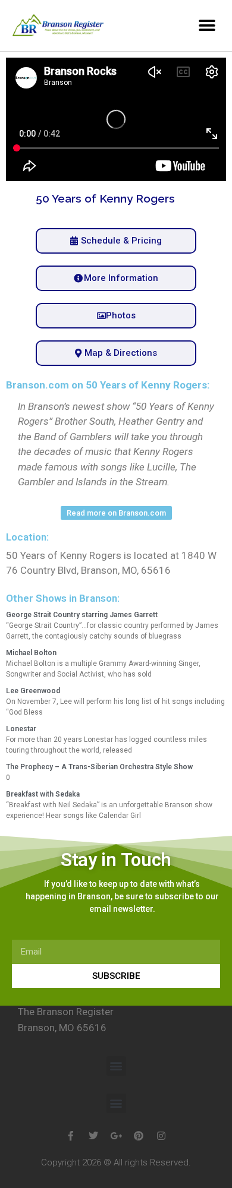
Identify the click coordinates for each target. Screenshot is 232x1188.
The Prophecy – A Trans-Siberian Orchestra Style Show (99, 767)
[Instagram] (161, 1135)
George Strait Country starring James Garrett (82, 615)
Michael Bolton (31, 653)
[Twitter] (93, 1135)
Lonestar (21, 729)
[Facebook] (71, 1135)
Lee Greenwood (33, 691)
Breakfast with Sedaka (43, 794)
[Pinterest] (138, 1135)
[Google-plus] (116, 1135)
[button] (206, 25)
